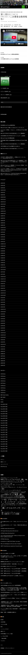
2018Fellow (3, 385)
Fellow (2, 399)
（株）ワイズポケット (16, 512)
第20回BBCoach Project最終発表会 (8, 125)
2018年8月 (3, 250)
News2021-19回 (4, 446)
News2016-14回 (4, 434)
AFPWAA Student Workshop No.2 (7, 533)
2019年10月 (3, 229)
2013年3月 (3, 339)
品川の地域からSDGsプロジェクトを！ (9, 566)
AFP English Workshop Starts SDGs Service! (9, 530)
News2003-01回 (4, 404)
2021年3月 (3, 206)
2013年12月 (3, 332)
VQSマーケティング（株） (15, 481)
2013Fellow (3, 373)
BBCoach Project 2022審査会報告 (7, 138)
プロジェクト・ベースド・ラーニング (7, 490)
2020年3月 (3, 220)
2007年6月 (3, 356)
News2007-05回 (4, 413)
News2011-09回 (4, 423)
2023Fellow (3, 392)
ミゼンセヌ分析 (4, 624)
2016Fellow (3, 380)
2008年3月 (3, 353)
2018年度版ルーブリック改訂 (7, 633)
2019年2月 (3, 239)
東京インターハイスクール (8, 496)
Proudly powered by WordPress (6, 653)
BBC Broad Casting (5, 12)
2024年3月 (3, 185)
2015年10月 (3, 295)
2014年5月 (3, 321)
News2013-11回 (4, 427)
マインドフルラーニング (13, 491)
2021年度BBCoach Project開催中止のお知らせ (10, 146)
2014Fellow (3, 376)
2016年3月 (3, 285)
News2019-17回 (4, 441)
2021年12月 (3, 199)
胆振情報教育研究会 (10, 497)
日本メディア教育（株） (13, 494)
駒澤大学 (22, 497)
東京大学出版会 (20, 496)
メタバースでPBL (4, 559)
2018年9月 (3, 248)
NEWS (14, 12)
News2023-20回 (4, 451)
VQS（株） (22, 481)
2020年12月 (3, 211)
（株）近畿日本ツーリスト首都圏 (10, 514)
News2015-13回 (4, 432)
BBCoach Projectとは (5, 165)
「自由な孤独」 (4, 638)
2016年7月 (3, 283)
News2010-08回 (4, 420)
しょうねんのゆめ (4, 636)
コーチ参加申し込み (5, 88)
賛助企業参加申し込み (5, 97)
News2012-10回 (4, 425)
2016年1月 (3, 288)
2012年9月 (3, 342)
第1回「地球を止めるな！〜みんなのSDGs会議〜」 (11, 573)
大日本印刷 (2, 494)
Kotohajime (4, 114)
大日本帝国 (3, 622)
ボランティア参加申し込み (6, 94)
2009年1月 (3, 351)
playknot (2, 481)
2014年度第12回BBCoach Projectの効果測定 (10, 58)
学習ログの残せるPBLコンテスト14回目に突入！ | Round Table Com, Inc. (14, 161)
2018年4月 (3, 257)
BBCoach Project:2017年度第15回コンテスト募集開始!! (12, 160)
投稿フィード (3, 461)
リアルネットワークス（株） (21, 491)
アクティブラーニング (9, 482)
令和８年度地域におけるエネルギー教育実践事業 (11, 585)
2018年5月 (3, 255)
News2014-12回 (19, 12)
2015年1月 (3, 307)
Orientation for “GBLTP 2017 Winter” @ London (10, 541)
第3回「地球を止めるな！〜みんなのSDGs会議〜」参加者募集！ (14, 568)
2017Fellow (3, 383)
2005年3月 (3, 363)
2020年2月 (3, 222)
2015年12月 (3, 290)
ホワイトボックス (17, 490)
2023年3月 (3, 194)
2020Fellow (3, 390)
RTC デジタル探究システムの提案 (7, 553)
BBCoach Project (5, 7)
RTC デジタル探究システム (6, 583)
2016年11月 (3, 278)
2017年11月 (3, 267)
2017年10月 (3, 269)
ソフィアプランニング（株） (20, 484)
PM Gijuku (4, 550)
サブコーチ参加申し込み (6, 91)
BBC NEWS (11, 12)
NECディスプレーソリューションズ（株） (11, 477)
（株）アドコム (3, 506)
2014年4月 (3, 323)
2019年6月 (3, 232)
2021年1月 (3, 208)
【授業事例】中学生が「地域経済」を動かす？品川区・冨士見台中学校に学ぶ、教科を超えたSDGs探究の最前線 (14, 606)
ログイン (2, 459)
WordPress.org (4, 466)
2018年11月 (3, 243)
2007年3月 (3, 358)
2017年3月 (3, 271)
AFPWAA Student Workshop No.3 (7, 528)
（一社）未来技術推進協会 (21, 503)
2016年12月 (3, 276)
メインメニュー (26, 6)
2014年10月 (3, 311)
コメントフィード (4, 464)
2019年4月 (3, 234)
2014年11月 (3, 309)
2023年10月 (3, 190)
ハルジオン (3, 640)
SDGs (10, 481)
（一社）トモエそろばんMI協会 (8, 503)
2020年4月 (3, 218)
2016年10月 (3, 281)
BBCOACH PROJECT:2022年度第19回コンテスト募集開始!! (13, 143)
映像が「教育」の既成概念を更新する (8, 612)
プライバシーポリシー (9, 648)
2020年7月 (3, 215)
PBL (26, 479)
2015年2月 (3, 304)
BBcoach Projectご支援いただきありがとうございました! (12, 127)
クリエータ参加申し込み (6, 76)
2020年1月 (3, 225)
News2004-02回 (4, 406)
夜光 (1, 626)
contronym (2, 477)
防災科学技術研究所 (16, 497)
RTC (2, 580)
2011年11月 (3, 344)
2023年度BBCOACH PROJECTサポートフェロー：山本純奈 (13, 135)
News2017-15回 (4, 437)
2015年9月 (3, 297)
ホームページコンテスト (5, 491)
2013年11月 (3, 335)
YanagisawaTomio (13, 21)
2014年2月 (3, 328)
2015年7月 (3, 299)
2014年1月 (3, 330)
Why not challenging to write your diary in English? (11, 543)
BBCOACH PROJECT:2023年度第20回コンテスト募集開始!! (13, 133)
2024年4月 (3, 183)
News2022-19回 (4, 448)
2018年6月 (3, 253)
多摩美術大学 (23, 492)
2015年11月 (3, 292)
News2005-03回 (4, 408)
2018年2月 (3, 262)
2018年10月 (3, 246)
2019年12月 (3, 227)
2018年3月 (3, 260)
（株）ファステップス (7, 512)
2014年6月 (3, 318)
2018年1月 (3, 264)
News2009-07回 (4, 418)
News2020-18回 (4, 444)
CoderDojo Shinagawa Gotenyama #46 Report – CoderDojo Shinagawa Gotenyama (13, 174)
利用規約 (2, 648)
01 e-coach (4, 518)
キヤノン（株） (9, 483)
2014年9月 (3, 314)
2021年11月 (3, 201)
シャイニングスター (5, 629)
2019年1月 (3, 241)
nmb (3, 616)
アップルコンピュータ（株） (18, 482)
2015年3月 (3, 302)
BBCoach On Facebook (6, 107)
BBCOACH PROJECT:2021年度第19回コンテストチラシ (12, 148)
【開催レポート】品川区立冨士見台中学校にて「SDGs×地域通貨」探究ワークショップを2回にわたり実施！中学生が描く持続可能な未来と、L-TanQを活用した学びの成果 (14, 589)
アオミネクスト (3, 482)
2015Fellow (3, 378)
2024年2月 (3, 187)
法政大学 (2, 497)
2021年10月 (3, 204)
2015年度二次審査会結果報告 (7, 157)
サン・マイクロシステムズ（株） (8, 484)
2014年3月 (3, 325)
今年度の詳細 (3, 72)
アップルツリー (3, 483)
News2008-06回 (4, 415)
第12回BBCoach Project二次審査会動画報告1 (10, 53)
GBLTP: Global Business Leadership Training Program (11, 546)
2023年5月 (3, 192)
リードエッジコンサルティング (6, 492)
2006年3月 (3, 360)
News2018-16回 (4, 439)
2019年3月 (3, 236)
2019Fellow (3, 387)
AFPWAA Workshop (5, 539)
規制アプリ (3, 631)
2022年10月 (3, 197)
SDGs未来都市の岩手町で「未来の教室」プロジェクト (12, 564)
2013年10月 (3, 337)
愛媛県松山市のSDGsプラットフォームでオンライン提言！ (13, 561)
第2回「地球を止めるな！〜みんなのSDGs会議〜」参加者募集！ (14, 571)
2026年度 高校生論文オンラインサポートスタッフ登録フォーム (14, 592)
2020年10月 (3, 213)
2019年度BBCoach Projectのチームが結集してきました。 (12, 575)
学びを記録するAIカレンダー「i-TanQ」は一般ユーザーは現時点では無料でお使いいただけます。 (14, 556)
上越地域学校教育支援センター (16, 492)
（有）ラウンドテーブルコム (7, 504)
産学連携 (5, 497)
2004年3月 (3, 365)
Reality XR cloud (6, 481)
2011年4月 (3, 346)
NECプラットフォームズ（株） (13, 479)
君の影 (2, 619)
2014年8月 (3, 316)
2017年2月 (3, 274)
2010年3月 (3, 349)
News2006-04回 (4, 411)
